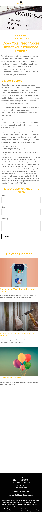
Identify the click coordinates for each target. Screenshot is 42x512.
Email (3, 207)
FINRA (10, 504)
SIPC (14, 504)
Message (5, 219)
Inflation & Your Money (10, 378)
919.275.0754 (23, 480)
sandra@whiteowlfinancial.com (21, 495)
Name (3, 195)
